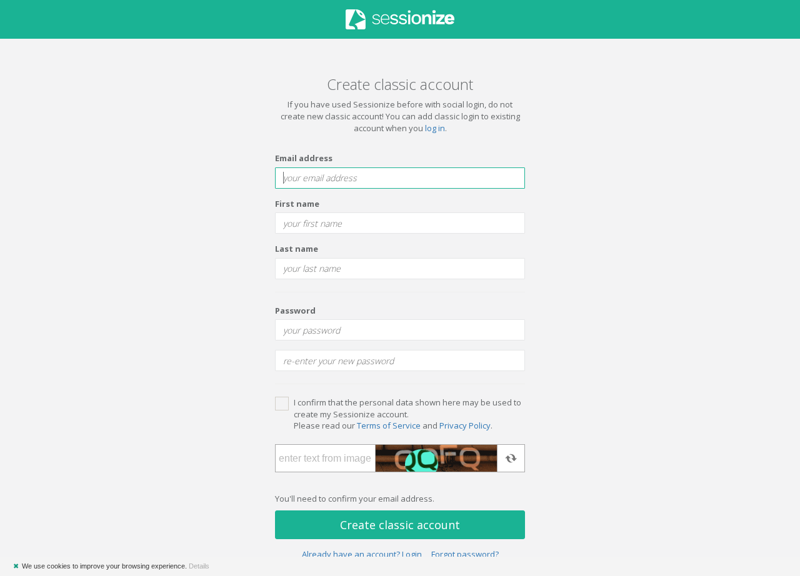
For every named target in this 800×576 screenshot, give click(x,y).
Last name (296, 248)
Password (295, 310)
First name (297, 203)
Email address (303, 158)
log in (435, 128)
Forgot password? (465, 554)
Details (199, 566)
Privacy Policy (465, 425)
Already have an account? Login (362, 554)
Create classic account (400, 524)
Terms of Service (389, 425)
